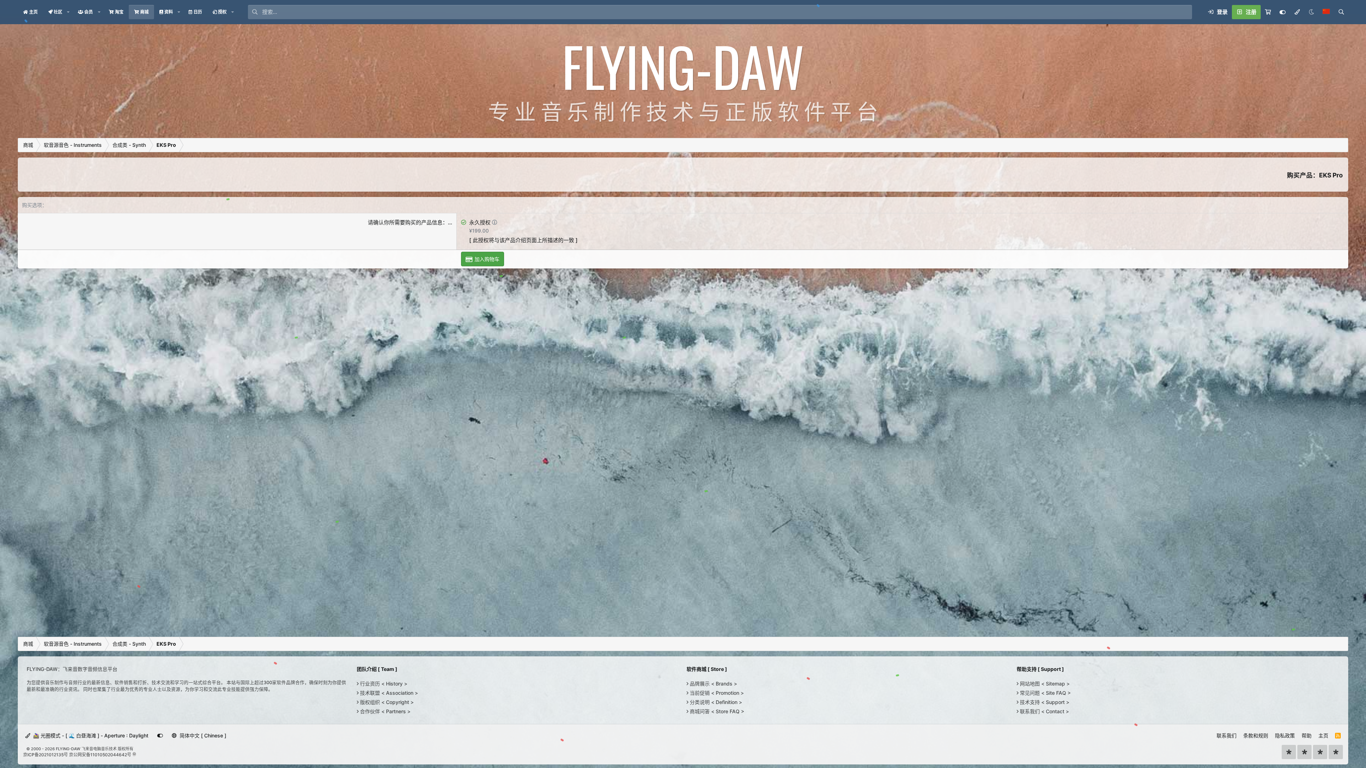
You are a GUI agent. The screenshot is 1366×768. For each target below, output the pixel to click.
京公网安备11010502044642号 (100, 754)
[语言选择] (1326, 12)
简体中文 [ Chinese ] (202, 735)
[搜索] (1341, 12)
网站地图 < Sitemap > (1044, 684)
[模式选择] (1297, 12)
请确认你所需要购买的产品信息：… (410, 222)
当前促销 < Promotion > (716, 693)
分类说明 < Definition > (715, 702)
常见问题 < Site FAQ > (1044, 693)
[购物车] (1268, 12)
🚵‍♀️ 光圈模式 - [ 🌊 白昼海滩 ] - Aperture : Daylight (90, 735)
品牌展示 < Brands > (712, 684)
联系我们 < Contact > (1043, 711)
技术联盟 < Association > (388, 693)
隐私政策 (1285, 735)
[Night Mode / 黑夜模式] (1311, 12)
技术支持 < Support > (1043, 702)
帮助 (1307, 735)
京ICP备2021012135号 (45, 754)
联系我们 (1227, 735)
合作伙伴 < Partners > (385, 711)
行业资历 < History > (383, 684)
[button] (68, 12)
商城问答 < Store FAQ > (716, 711)
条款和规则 (1255, 735)
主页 (1323, 735)
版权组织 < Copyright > (386, 702)
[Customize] (1282, 12)
